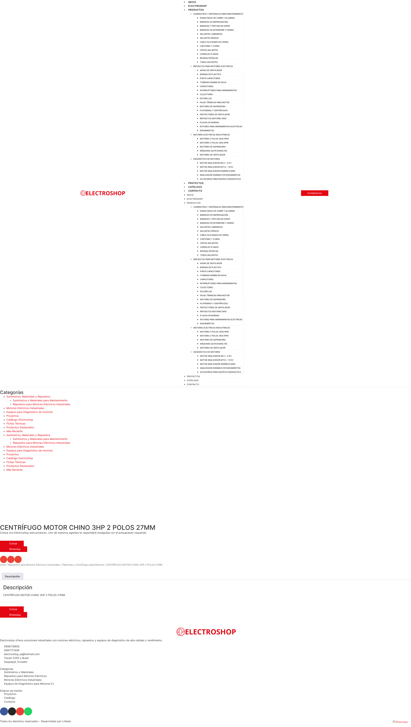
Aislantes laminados (211, 34)
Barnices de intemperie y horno (217, 30)
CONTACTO (195, 190)
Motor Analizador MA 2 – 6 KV (215, 163)
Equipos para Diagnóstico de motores (29, 412)
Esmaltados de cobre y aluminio (217, 18)
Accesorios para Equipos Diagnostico (220, 179)
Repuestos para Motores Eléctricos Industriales (41, 404)
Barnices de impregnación (214, 22)
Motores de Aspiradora (212, 146)
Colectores (206, 94)
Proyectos (12, 415)
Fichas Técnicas (16, 423)
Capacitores (206, 86)
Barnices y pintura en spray (215, 26)
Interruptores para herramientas (218, 90)
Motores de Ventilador (212, 155)
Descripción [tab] (12, 576)
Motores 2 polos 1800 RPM (214, 142)
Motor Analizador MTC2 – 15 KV (216, 167)
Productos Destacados (20, 427)
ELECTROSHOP (197, 5)
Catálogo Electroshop (19, 419)
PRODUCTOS (196, 9)
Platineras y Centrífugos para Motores (83, 564)
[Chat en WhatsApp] (400, 722)
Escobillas (206, 98)
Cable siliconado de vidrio (214, 42)
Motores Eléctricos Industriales (211, 134)
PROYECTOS (196, 183)
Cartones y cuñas (210, 46)
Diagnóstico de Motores (206, 159)
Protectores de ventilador (215, 114)
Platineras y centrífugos (214, 110)
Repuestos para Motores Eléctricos (213, 66)
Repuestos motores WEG (213, 118)
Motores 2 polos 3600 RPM (214, 138)
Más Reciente (14, 431)
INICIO (192, 2)
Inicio (3, 564)
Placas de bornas (209, 122)
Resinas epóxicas (209, 58)
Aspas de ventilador (211, 70)
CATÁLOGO (195, 186)
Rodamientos (207, 130)
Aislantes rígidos (209, 38)
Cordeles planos (209, 54)
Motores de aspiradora (212, 106)
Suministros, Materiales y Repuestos (28, 396)
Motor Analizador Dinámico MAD (217, 171)
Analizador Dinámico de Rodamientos (220, 175)
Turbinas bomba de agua (213, 82)
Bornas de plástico (210, 74)
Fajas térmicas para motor (214, 102)
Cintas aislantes (209, 50)
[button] (3, 559)
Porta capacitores (210, 78)
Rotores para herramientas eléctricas (221, 126)
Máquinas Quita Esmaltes (213, 151)
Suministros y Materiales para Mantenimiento (218, 14)
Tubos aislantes (209, 62)
